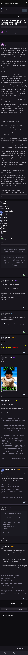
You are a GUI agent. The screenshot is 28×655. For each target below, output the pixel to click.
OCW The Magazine (13, 33)
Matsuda (6, 220)
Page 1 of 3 (13, 40)
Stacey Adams (9, 44)
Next (22, 40)
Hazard (7, 508)
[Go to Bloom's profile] (2, 400)
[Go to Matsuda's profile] (2, 314)
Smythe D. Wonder (8, 211)
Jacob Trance (7, 217)
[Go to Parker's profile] (2, 547)
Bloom (7, 400)
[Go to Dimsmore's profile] (2, 338)
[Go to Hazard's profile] (2, 508)
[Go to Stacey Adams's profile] (2, 32)
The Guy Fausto (9, 280)
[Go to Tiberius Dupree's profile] (2, 238)
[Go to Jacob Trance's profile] (2, 358)
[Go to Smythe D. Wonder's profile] (1, 212)
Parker (5, 214)
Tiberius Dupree (9, 238)
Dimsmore (8, 337)
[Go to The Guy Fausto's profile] (2, 281)
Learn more (3, 2)
